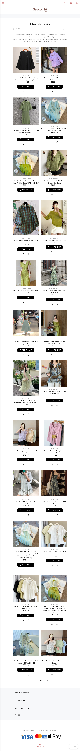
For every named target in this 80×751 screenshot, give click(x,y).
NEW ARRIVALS (23, 16)
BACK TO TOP (40, 746)
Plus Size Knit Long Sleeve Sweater (54, 240)
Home (14, 16)
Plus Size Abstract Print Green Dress (25, 291)
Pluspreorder (26, 76)
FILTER (17, 29)
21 (41, 681)
